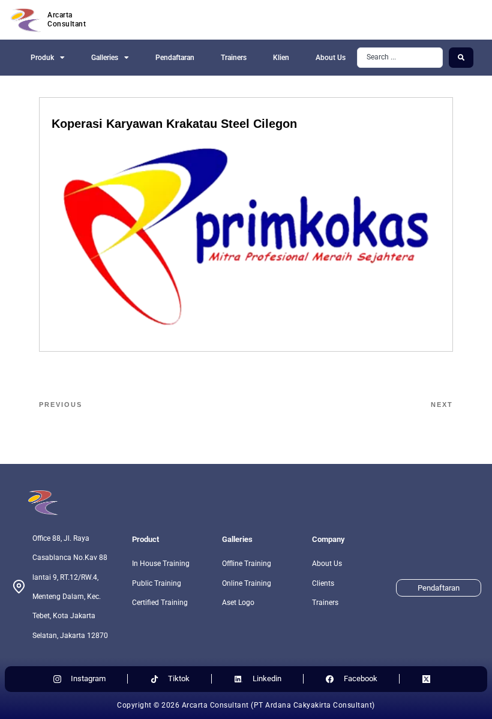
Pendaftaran (174, 57)
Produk (42, 57)
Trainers (234, 57)
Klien (281, 57)
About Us (331, 57)
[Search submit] (461, 57)
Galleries (104, 57)
